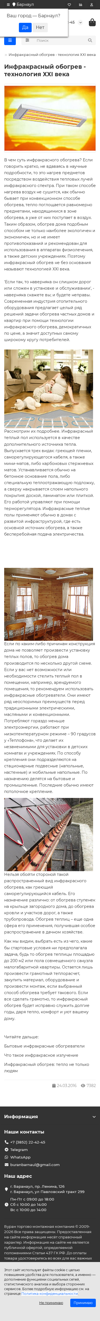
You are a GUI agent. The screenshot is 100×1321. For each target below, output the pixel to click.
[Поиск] (90, 40)
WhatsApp (20, 1157)
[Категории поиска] (27, 40)
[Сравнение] (80, 5)
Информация (21, 1116)
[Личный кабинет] (92, 5)
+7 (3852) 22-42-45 (27, 1142)
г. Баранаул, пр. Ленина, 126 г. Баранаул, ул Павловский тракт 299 (47, 1189)
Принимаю (83, 1303)
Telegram (19, 1149)
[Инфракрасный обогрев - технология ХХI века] (50, 118)
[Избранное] (69, 5)
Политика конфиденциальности (49, 1294)
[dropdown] (8, 5)
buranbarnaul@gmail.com (35, 1164)
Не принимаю (51, 1303)
